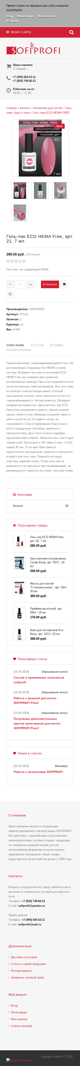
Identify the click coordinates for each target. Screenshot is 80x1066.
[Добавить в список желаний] (10, 294)
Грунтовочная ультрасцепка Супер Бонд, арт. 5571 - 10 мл (48, 562)
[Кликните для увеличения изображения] (40, 148)
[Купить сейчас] (64, 284)
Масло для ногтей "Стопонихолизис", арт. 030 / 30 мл (48, 587)
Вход (14, 1005)
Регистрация (19, 1012)
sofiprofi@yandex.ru (31, 905)
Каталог (18, 505)
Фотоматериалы (21, 970)
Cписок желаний (21, 1026)
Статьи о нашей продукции (28, 964)
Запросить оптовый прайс (27, 977)
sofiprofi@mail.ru (29, 924)
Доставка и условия (24, 957)
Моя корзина (19, 1019)
